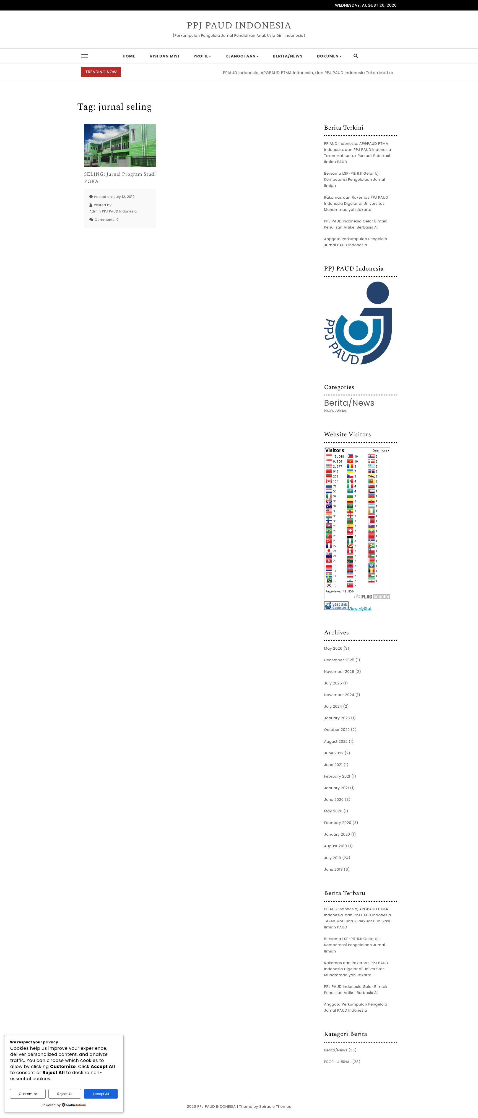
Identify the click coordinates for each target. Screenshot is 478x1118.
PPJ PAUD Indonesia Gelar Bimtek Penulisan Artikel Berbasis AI (355, 224)
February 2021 (337, 776)
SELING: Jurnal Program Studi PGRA (120, 178)
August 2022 (336, 741)
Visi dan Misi (164, 56)
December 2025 (339, 660)
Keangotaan (240, 56)
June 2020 (334, 799)
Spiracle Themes (275, 1106)
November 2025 (339, 671)
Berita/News (287, 56)
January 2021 (336, 788)
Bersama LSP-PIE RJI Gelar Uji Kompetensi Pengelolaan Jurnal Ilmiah (354, 179)
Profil (201, 56)
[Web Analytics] (336, 606)
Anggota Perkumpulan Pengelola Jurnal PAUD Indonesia (355, 242)
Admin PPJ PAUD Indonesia (113, 211)
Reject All (64, 1093)
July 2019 (332, 857)
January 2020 (337, 834)
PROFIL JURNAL (335, 411)
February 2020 (338, 822)
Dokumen (328, 56)
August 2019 (335, 846)
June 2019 (333, 869)
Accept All (100, 1093)
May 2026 (333, 648)
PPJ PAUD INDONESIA (239, 26)
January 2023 (337, 718)
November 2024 (339, 694)
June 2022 (334, 753)
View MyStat (360, 608)
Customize (28, 1093)
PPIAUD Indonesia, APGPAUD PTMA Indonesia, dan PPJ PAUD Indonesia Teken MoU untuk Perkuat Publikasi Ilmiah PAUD (328, 72)
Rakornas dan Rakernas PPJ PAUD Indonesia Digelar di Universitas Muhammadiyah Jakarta (356, 203)
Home (129, 56)
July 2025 (333, 683)
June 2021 (333, 764)
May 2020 (333, 811)
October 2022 (337, 729)
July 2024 (333, 706)
